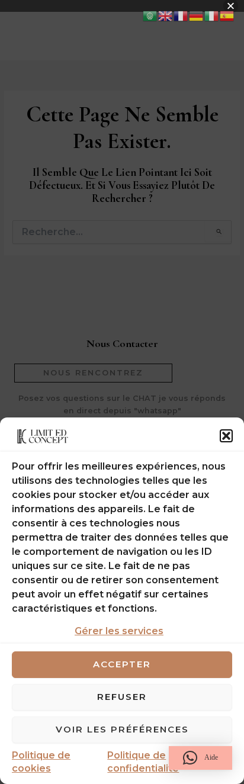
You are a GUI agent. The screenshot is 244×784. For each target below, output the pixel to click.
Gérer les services (119, 631)
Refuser (122, 696)
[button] (226, 436)
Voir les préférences (122, 729)
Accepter (122, 664)
